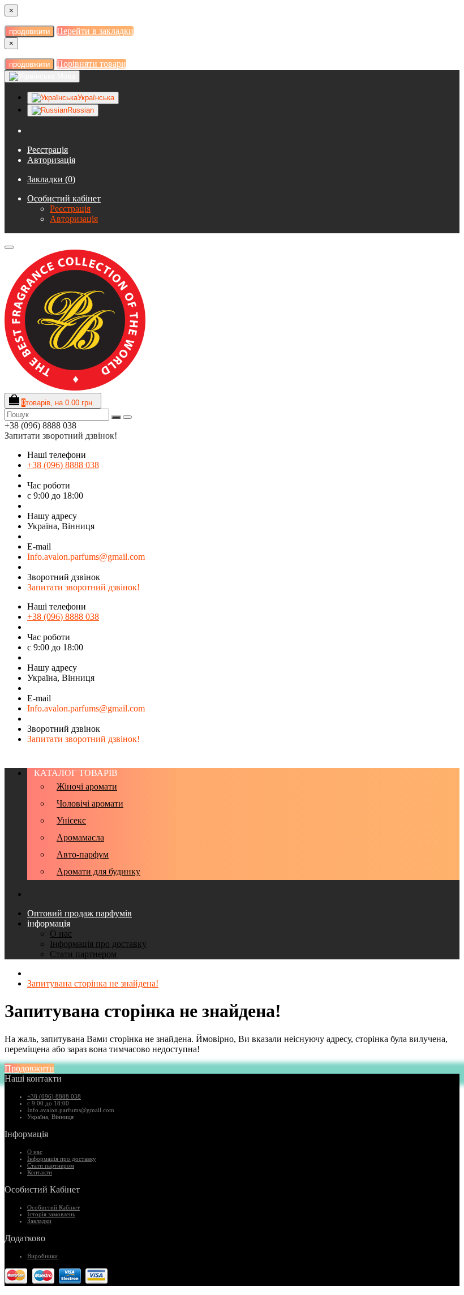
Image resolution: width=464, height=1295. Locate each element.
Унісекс (71, 820)
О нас (61, 933)
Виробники (42, 1256)
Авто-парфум (83, 854)
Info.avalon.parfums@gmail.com (86, 556)
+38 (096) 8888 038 (63, 465)
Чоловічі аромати (90, 803)
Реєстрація (47, 150)
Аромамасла (80, 837)
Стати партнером (83, 954)
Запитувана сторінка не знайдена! (92, 983)
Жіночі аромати (87, 786)
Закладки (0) (51, 179)
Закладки (39, 1220)
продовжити (29, 31)
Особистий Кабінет (53, 1207)
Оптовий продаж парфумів (79, 913)
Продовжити (29, 1068)
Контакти (39, 1172)
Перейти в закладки (95, 31)
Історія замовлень (51, 1214)
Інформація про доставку (98, 944)
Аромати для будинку (98, 871)
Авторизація (51, 160)
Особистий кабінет (64, 198)
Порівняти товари (91, 63)
